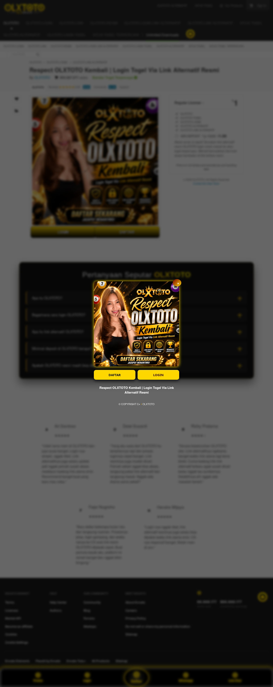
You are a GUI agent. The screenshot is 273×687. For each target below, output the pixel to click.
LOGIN (158, 375)
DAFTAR (115, 375)
